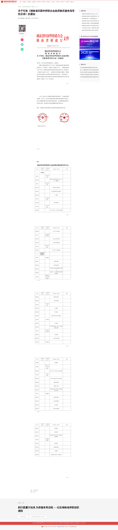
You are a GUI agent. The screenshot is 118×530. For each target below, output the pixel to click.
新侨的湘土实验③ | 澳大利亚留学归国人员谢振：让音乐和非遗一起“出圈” (90, 25)
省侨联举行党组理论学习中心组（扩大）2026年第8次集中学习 (90, 13)
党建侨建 (34, 1)
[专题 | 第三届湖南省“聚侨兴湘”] (89, 43)
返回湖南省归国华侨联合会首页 (38, 516)
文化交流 (53, 1)
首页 (21, 1)
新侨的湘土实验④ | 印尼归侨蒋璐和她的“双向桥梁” (90, 23)
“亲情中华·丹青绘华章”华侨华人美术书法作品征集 (90, 74)
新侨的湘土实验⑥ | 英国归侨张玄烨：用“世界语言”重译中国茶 (90, 16)
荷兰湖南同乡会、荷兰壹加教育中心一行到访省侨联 (90, 18)
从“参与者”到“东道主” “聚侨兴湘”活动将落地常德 (90, 27)
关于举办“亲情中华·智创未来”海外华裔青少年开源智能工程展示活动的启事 (90, 72)
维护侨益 (43, 1)
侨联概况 (24, 1)
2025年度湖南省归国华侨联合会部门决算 (88, 67)
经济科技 (39, 1)
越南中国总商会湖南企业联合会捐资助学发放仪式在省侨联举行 (90, 30)
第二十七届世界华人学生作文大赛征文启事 (89, 69)
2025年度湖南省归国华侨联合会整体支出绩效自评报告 (90, 76)
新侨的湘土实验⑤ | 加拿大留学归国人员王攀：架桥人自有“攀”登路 (90, 20)
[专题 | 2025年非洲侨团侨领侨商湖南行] (89, 54)
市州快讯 (67, 1)
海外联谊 (48, 1)
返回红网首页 (23, 516)
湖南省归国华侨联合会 (26, 6)
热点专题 (58, 1)
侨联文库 (63, 1)
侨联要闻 (29, 1)
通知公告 (72, 1)
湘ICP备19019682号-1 (61, 526)
